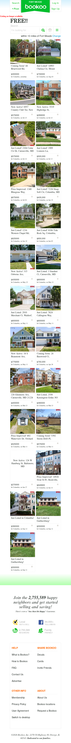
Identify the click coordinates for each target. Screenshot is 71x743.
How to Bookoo (20, 661)
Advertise (16, 680)
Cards (40, 661)
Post (15, 8)
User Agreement (20, 710)
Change (57, 35)
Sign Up (55, 8)
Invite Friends (44, 667)
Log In (55, 3)
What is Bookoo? (20, 654)
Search (15, 3)
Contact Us (17, 674)
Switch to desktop (21, 717)
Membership (18, 697)
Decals (40, 654)
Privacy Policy (19, 704)
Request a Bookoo (47, 710)
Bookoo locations (46, 704)
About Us (42, 697)
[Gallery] (57, 30)
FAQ (14, 667)
